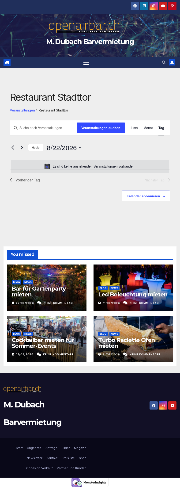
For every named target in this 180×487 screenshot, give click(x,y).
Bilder (66, 448)
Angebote (34, 448)
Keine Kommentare (59, 303)
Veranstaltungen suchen (100, 127)
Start (19, 448)
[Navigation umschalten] (86, 62)
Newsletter (34, 458)
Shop (82, 458)
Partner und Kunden (71, 468)
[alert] (90, 166)
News (28, 282)
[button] (164, 62)
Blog (16, 282)
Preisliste (68, 458)
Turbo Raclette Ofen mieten (126, 343)
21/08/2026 (111, 303)
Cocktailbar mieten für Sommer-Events (43, 343)
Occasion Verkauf (39, 468)
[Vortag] (12, 147)
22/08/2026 (25, 303)
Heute (36, 147)
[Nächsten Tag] (22, 147)
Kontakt (52, 458)
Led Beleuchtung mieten (133, 294)
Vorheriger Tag (27, 180)
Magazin (80, 448)
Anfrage (51, 448)
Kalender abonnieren (143, 196)
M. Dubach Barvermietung (90, 41)
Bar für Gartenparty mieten (39, 291)
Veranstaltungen (22, 110)
